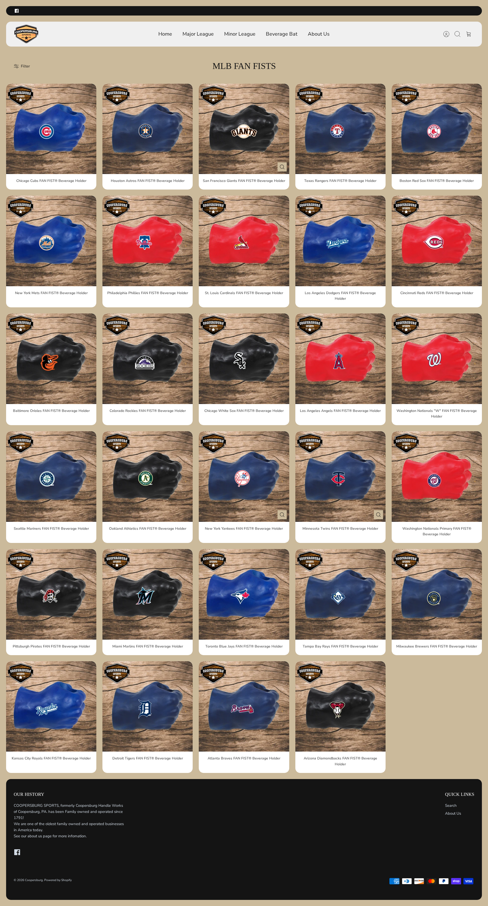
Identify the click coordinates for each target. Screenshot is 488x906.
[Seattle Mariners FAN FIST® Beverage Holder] (51, 476)
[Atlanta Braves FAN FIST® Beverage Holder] (244, 706)
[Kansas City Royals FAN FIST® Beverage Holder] (51, 706)
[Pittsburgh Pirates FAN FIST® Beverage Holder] (51, 594)
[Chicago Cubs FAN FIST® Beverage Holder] (51, 129)
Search (451, 805)
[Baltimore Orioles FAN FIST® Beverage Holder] (51, 358)
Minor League (239, 34)
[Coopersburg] (26, 34)
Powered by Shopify (58, 880)
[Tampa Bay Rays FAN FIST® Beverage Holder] (340, 594)
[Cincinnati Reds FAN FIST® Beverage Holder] (437, 241)
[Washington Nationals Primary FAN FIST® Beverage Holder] (437, 476)
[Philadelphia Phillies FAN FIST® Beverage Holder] (147, 241)
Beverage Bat (281, 34)
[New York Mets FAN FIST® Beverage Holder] (51, 241)
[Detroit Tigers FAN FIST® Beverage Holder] (147, 706)
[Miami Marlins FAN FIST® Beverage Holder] (147, 594)
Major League (198, 34)
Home (165, 34)
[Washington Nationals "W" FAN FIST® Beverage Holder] (437, 358)
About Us (319, 34)
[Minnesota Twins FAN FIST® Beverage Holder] (340, 476)
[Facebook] (17, 11)
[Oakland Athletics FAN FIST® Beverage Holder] (147, 476)
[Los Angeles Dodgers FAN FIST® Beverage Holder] (340, 241)
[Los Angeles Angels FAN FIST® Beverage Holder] (340, 358)
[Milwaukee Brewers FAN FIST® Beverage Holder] (437, 594)
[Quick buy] (282, 166)
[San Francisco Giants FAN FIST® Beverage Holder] (244, 129)
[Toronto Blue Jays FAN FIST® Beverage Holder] (244, 594)
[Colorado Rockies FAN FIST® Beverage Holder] (147, 358)
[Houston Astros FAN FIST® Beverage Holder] (147, 129)
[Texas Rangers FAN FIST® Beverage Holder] (340, 129)
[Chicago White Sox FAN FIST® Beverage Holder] (244, 358)
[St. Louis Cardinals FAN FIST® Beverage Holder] (244, 241)
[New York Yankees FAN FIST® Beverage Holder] (244, 476)
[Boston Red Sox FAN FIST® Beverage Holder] (437, 129)
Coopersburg (34, 880)
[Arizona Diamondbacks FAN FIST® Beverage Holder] (340, 706)
